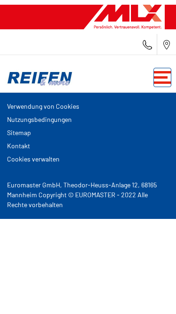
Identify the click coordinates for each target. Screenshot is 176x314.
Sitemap (19, 133)
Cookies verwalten (33, 159)
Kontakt (18, 146)
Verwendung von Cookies (43, 106)
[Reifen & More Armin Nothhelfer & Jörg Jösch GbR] (37, 77)
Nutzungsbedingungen (39, 119)
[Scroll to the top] (151, 294)
